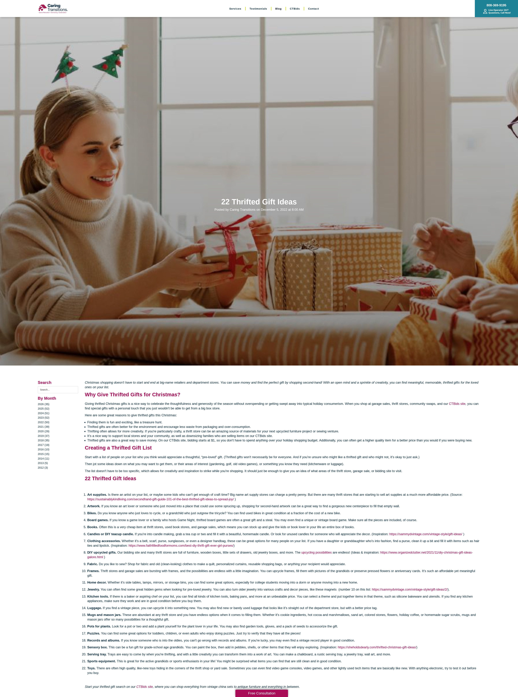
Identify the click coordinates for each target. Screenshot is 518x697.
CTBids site (457, 404)
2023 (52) (43, 417)
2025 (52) (43, 408)
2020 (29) (43, 431)
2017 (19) (43, 444)
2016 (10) (43, 449)
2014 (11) (43, 458)
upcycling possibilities (316, 552)
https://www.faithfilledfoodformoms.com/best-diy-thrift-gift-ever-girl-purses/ (181, 545)
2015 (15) (43, 454)
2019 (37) (43, 435)
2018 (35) (43, 440)
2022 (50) (43, 422)
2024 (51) (43, 413)
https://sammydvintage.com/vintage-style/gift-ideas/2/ (410, 589)
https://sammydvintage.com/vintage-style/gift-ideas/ (425, 534)
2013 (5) (43, 463)
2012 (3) (43, 467)
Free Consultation (261, 693)
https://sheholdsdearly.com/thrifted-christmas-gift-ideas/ (377, 647)
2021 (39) (43, 426)
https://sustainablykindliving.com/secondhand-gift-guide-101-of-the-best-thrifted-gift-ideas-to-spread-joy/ (160, 499)
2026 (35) (43, 404)
